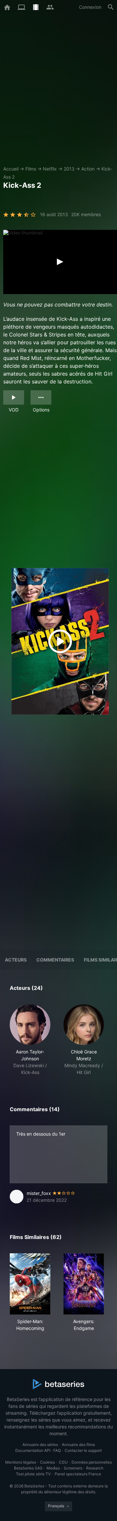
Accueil (11, 168)
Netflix (50, 168)
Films (30, 168)
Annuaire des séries (40, 1444)
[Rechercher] (111, 7)
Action (88, 168)
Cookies (47, 1462)
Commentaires (55, 959)
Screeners (73, 1468)
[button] (30, 1040)
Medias (53, 1468)
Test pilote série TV (33, 1473)
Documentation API (32, 1450)
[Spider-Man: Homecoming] (30, 1284)
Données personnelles (92, 1462)
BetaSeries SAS (28, 1468)
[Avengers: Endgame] (83, 1284)
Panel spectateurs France (78, 1473)
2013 (69, 168)
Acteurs (16, 959)
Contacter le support (83, 1450)
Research (94, 1468)
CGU (63, 1462)
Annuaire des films (78, 1444)
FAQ (57, 1450)
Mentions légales (20, 1462)
